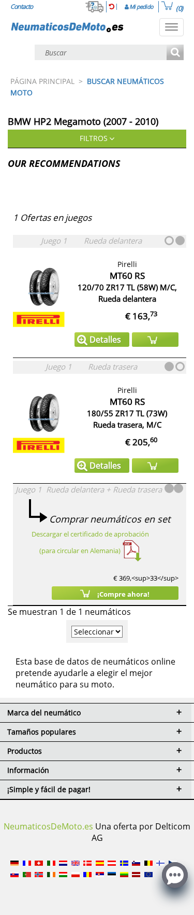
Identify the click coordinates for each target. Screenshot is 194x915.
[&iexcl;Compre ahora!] (155, 339)
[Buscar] (175, 53)
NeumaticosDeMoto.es (48, 826)
